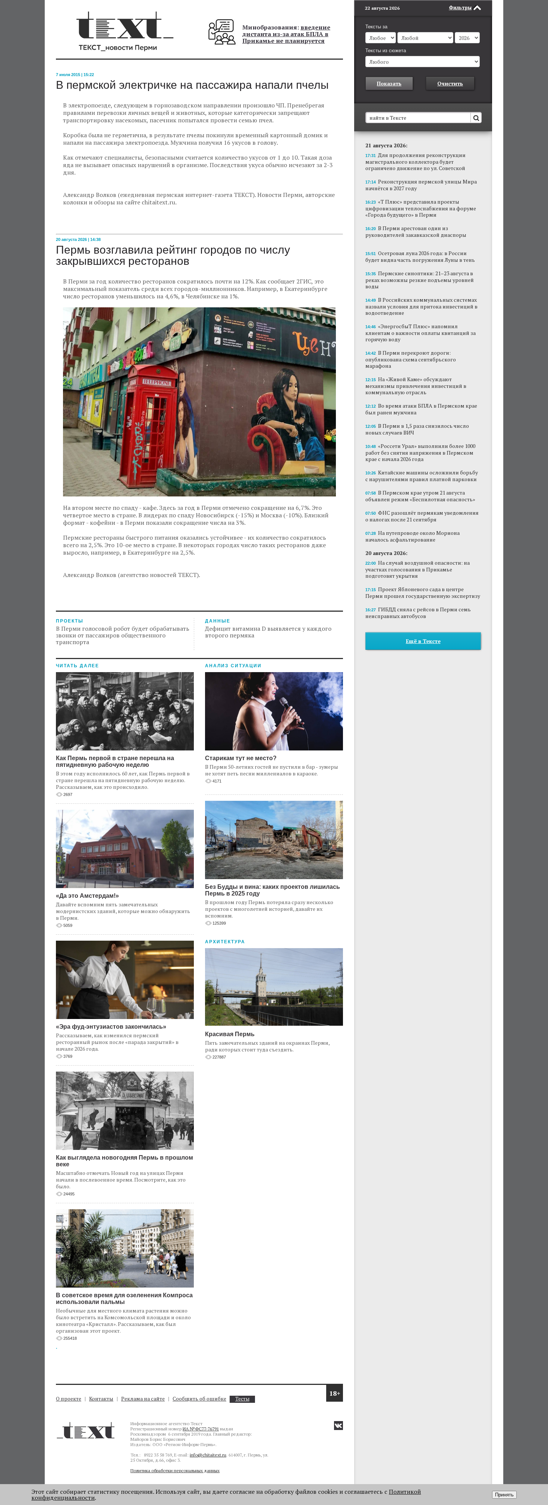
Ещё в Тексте (423, 641)
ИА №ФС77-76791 (201, 1429)
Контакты (101, 1398)
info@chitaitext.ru (208, 1455)
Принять (504, 1495)
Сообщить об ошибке (199, 1398)
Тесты (242, 1399)
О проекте (68, 1398)
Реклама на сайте (143, 1398)
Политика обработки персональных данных (175, 1470)
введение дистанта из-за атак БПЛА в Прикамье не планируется (286, 34)
